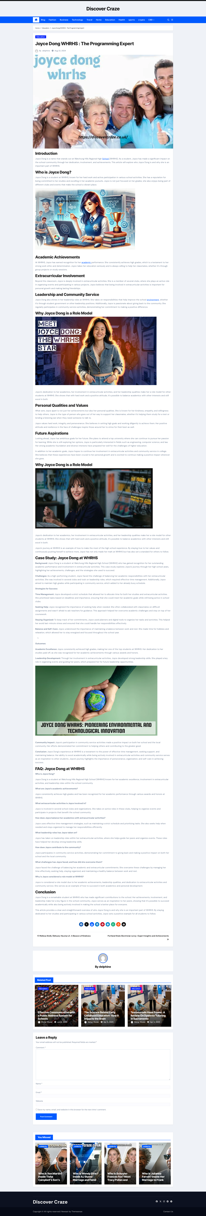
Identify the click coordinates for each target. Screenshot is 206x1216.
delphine (46, 51)
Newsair (64, 1211)
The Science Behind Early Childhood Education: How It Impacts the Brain (101, 1015)
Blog (43, 20)
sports (132, 20)
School (105, 158)
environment (153, 299)
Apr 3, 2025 (155, 1022)
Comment (41, 1047)
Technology (77, 20)
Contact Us (168, 1211)
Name (39, 1083)
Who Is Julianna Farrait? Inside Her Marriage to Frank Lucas (153, 1178)
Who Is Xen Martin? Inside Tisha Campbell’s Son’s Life (50, 1178)
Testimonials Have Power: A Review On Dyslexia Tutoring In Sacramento (148, 1015)
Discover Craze (103, 9)
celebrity (43, 1146)
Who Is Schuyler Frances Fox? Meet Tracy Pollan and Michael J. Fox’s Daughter (119, 1180)
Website (39, 1101)
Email (39, 1092)
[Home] (36, 20)
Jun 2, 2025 (62, 1022)
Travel (89, 20)
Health (122, 20)
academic (86, 262)
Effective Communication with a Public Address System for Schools (56, 1015)
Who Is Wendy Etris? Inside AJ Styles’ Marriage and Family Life (85, 1178)
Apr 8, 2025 (108, 1022)
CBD (150, 20)
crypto (141, 20)
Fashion (52, 20)
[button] (172, 20)
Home (99, 20)
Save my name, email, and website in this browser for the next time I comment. (72, 1109)
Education (110, 20)
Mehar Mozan (47, 1022)
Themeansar (77, 1211)
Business (64, 20)
